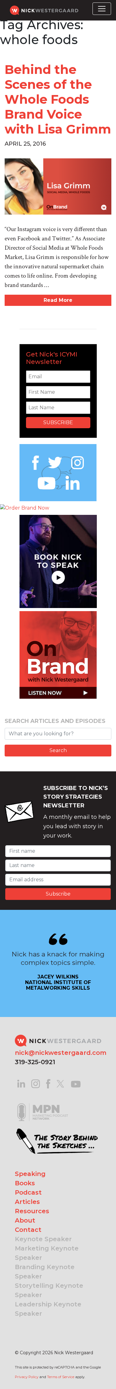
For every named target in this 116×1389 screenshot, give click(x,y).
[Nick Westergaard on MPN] (43, 1104)
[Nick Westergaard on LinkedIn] (21, 1083)
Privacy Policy (26, 1377)
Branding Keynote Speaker (45, 1271)
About (25, 1220)
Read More (58, 300)
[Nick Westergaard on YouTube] (76, 1083)
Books (25, 1183)
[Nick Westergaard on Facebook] (48, 1083)
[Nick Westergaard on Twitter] (60, 1083)
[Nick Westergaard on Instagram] (35, 1083)
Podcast (28, 1192)
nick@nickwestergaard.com (60, 1052)
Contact (28, 1229)
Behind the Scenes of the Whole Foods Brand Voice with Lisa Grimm (58, 99)
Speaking (30, 1174)
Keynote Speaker (43, 1239)
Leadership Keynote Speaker (48, 1308)
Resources (32, 1211)
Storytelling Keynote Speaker (49, 1290)
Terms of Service (60, 1377)
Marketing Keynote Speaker (47, 1253)
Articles (27, 1201)
